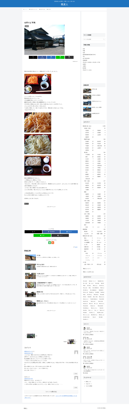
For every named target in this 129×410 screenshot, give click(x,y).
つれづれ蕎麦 (89, 386)
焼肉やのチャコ (28, 351)
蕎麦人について (87, 268)
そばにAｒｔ (89, 383)
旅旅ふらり (88, 381)
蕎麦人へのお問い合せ (88, 271)
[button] (69, 57)
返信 (76, 373)
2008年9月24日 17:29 (28, 353)
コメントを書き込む (51, 391)
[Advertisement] (51, 17)
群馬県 (27, 203)
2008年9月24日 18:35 (28, 378)
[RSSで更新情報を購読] (52, 242)
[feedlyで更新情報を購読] (49, 242)
